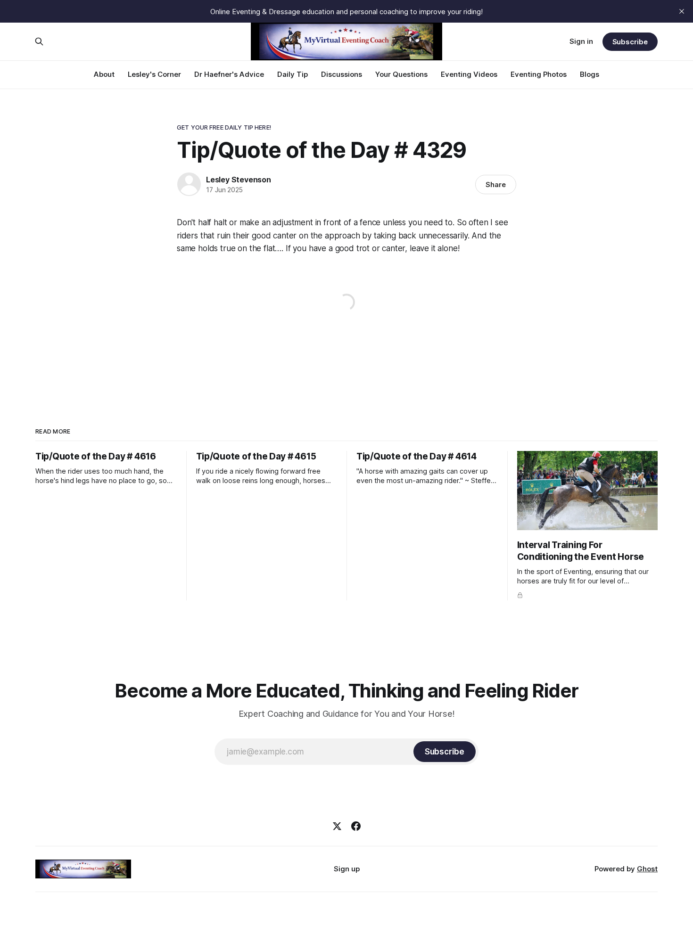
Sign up (347, 868)
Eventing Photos (539, 74)
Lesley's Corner (154, 74)
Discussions (341, 74)
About (104, 74)
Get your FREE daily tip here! (224, 127)
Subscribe (630, 41)
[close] (681, 11)
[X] (337, 826)
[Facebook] (356, 826)
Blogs (589, 74)
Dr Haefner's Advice (229, 74)
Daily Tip (292, 74)
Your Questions (401, 74)
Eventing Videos (469, 74)
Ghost (647, 868)
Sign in (581, 41)
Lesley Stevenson (238, 179)
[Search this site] (39, 41)
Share (496, 184)
